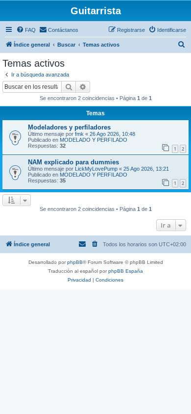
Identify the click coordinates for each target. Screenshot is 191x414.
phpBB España (125, 271)
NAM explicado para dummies (73, 162)
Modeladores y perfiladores (69, 127)
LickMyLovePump (96, 169)
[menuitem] (26, 30)
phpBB (75, 262)
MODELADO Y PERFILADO (93, 140)
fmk (79, 134)
